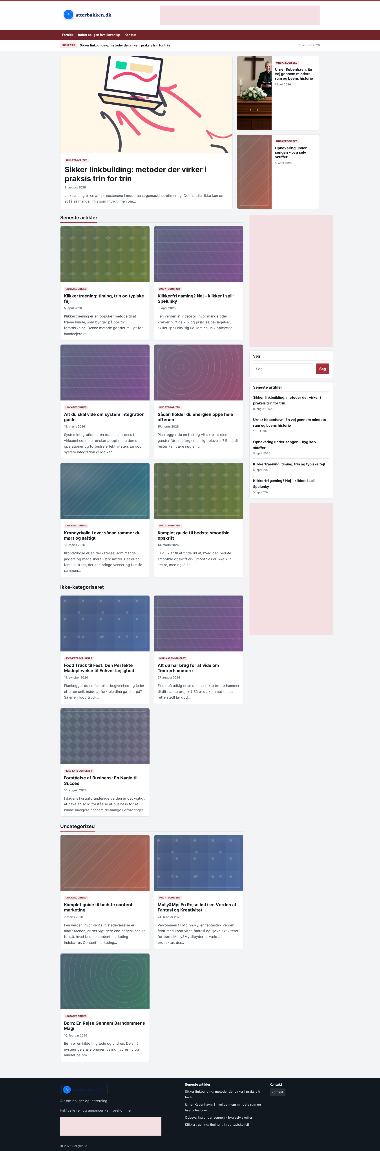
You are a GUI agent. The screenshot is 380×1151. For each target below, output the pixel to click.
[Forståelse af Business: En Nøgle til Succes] (105, 736)
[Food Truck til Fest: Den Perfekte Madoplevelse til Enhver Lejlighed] (105, 623)
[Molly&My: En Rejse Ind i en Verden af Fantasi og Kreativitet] (198, 863)
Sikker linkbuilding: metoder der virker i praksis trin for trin (125, 45)
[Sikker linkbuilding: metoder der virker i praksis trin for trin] (146, 104)
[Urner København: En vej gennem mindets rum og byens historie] (254, 93)
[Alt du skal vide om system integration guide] (105, 372)
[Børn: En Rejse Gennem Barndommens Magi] (105, 981)
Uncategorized (77, 160)
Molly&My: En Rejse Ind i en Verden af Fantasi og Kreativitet (197, 907)
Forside (67, 35)
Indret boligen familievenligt (99, 35)
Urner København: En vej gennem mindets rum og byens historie (294, 74)
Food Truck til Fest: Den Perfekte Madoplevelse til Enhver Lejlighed (99, 668)
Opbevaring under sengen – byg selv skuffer (291, 152)
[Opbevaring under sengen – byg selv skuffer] (254, 172)
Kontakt (130, 35)
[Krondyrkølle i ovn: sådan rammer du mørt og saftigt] (105, 491)
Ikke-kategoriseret (82, 587)
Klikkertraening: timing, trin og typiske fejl (289, 464)
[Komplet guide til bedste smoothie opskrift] (198, 491)
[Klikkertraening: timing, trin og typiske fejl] (105, 254)
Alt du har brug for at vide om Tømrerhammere (188, 668)
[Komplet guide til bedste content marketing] (105, 863)
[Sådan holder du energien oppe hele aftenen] (198, 372)
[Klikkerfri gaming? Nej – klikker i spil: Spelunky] (198, 254)
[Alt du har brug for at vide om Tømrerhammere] (198, 623)
